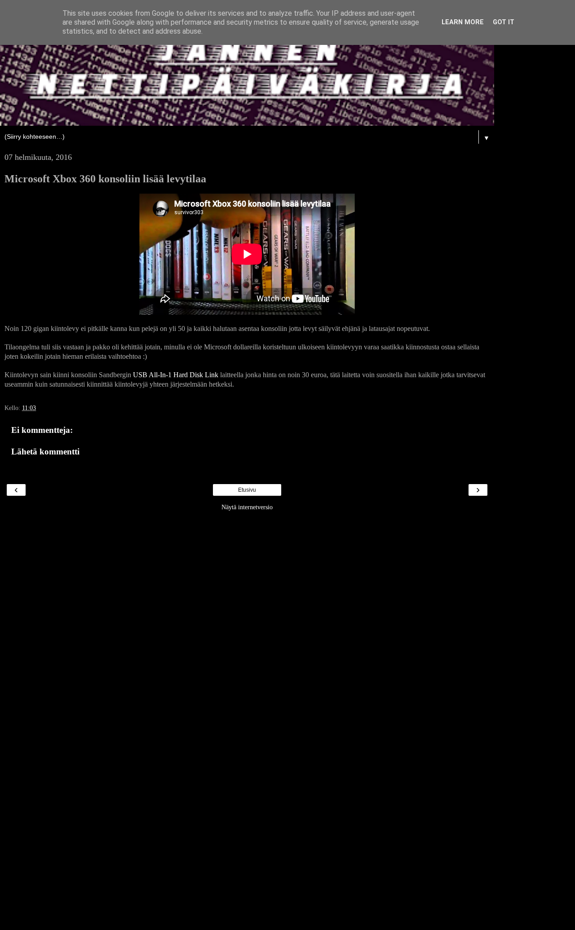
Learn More (463, 22)
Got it (503, 22)
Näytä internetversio (247, 507)
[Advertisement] (247, 650)
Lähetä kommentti (45, 451)
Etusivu (247, 490)
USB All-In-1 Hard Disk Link (175, 375)
